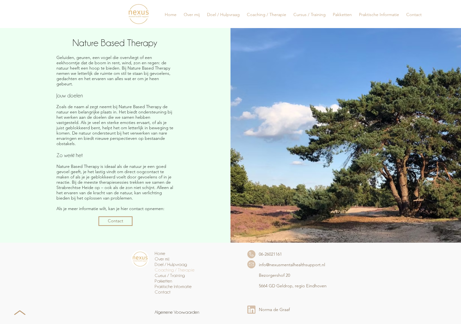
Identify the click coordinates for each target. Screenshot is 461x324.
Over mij (162, 258)
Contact (162, 291)
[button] (223, 14)
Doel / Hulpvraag (171, 264)
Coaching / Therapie (174, 269)
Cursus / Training (170, 275)
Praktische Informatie (173, 286)
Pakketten (163, 280)
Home (160, 253)
